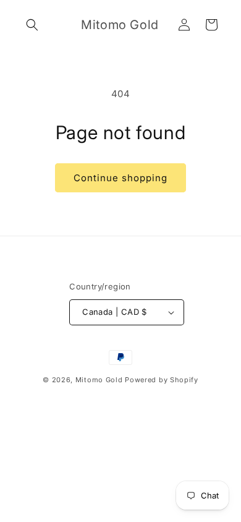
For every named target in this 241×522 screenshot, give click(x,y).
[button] (32, 24)
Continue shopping (120, 178)
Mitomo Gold (99, 379)
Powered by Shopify (161, 379)
